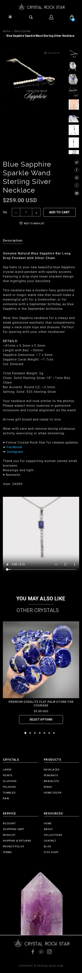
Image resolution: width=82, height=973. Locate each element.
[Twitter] (76, 162)
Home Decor (53, 792)
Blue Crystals (22, 31)
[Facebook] (76, 170)
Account (9, 823)
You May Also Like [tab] (40, 599)
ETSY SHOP (51, 852)
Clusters (10, 781)
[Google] (76, 185)
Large (7, 769)
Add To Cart (59, 212)
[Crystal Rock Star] (41, 6)
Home (6, 31)
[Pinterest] (76, 177)
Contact (50, 840)
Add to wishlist (34, 223)
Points (8, 775)
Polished (9, 786)
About (48, 829)
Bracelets (51, 781)
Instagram (15, 452)
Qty (5, 212)
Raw (6, 798)
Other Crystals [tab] (37, 610)
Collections (53, 834)
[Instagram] (49, 951)
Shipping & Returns (17, 840)
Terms (7, 852)
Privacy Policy (13, 846)
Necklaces (52, 769)
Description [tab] (13, 240)
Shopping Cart (13, 829)
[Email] (76, 193)
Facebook (14, 447)
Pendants (51, 775)
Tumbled (9, 792)
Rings (48, 786)
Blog (47, 846)
